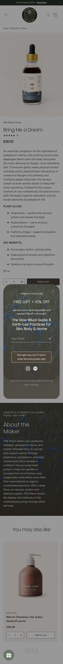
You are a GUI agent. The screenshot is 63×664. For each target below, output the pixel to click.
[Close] (53, 291)
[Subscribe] (47, 338)
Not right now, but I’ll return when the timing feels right (31, 357)
